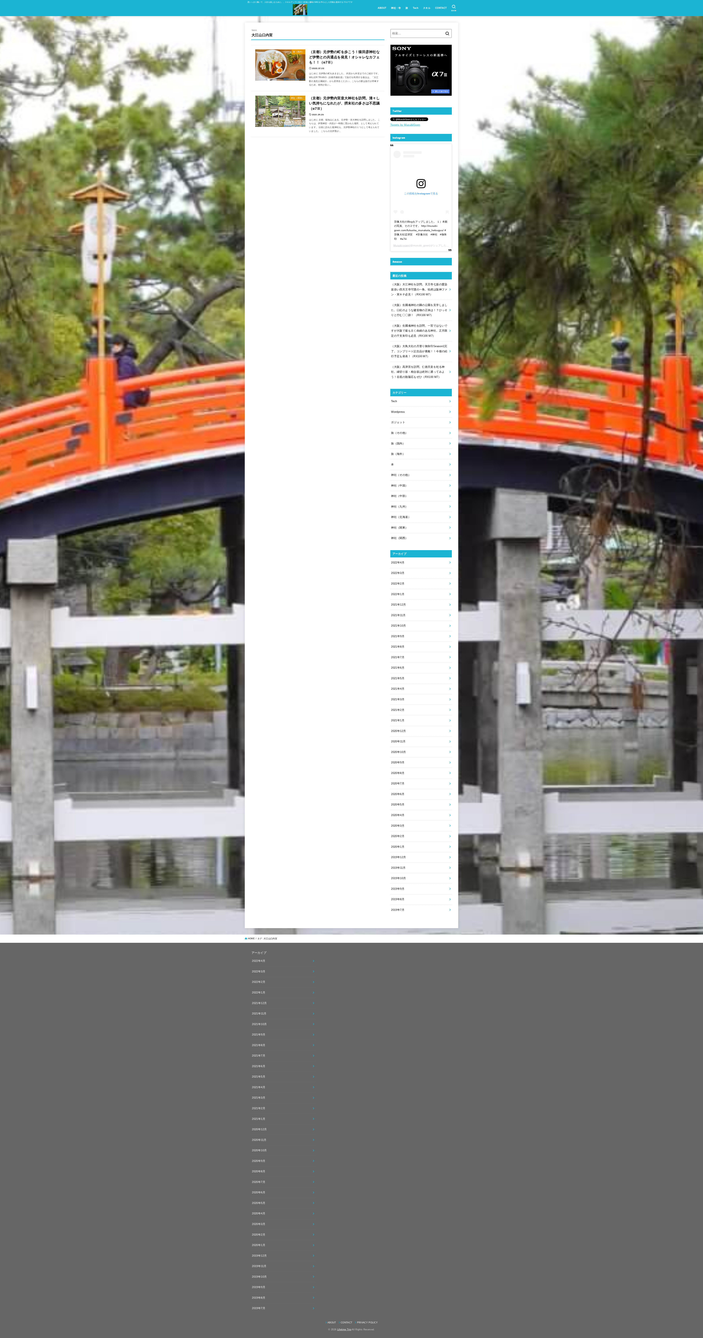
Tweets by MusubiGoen (405, 124)
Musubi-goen (401, 245)
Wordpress (398, 411)
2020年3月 (397, 825)
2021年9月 (397, 636)
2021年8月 (397, 646)
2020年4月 (397, 815)
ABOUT (382, 8)
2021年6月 (397, 667)
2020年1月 (397, 846)
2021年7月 (397, 657)
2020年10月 (398, 752)
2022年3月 (397, 573)
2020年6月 (397, 794)
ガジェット (398, 422)
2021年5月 (397, 678)
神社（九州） (399, 506)
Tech (416, 8)
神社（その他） (401, 474)
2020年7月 (397, 783)
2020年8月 (397, 773)
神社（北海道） (401, 517)
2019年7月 (397, 909)
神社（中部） (399, 496)
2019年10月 (398, 878)
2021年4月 (397, 688)
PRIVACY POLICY (367, 1322)
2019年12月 (398, 857)
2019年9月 (397, 888)
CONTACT (441, 8)
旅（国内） (398, 443)
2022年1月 (397, 594)
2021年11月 (398, 615)
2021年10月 (398, 625)
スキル (426, 8)
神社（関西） (399, 538)
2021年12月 (398, 604)
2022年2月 (397, 583)
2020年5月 (397, 804)
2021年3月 (397, 699)
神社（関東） (399, 527)
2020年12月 (398, 731)
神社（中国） (399, 485)
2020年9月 (397, 762)
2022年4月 (397, 562)
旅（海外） (398, 453)
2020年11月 (398, 741)
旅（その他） (399, 432)
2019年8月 (397, 899)
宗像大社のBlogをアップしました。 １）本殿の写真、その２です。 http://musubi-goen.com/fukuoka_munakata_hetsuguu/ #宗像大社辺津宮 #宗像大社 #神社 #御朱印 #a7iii (421, 230)
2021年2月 (397, 710)
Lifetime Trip (344, 1329)
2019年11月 (398, 867)
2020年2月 (397, 836)
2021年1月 (397, 720)
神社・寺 (396, 8)
